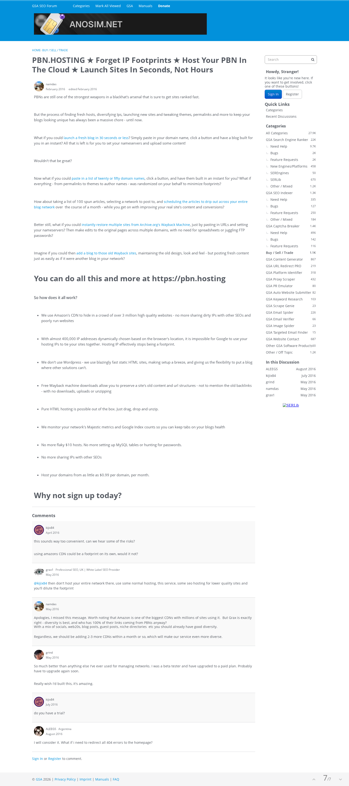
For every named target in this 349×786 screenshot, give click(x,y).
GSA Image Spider (291, 325)
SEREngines (293, 173)
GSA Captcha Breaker (291, 226)
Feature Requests (293, 159)
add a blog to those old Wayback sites (106, 253)
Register (54, 758)
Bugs (293, 153)
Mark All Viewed (108, 6)
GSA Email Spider (291, 312)
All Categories (291, 133)
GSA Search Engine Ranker (291, 139)
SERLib (293, 179)
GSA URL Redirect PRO (291, 266)
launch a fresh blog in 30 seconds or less (96, 138)
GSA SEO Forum (44, 6)
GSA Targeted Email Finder (291, 332)
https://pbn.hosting (189, 278)
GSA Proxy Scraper (291, 279)
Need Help (293, 146)
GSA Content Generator (291, 259)
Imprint (85, 779)
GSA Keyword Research (291, 299)
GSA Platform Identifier (291, 272)
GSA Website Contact (291, 339)
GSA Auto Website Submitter (291, 292)
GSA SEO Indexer (291, 193)
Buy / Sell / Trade (291, 252)
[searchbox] (291, 59)
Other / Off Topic (291, 352)
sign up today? (94, 495)
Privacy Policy (65, 779)
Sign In (37, 758)
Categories (81, 6)
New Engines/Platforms (293, 166)
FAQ (116, 779)
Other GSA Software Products (291, 345)
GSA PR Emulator (291, 286)
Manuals (145, 6)
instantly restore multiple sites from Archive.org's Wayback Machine (136, 224)
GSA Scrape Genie (291, 306)
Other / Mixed (293, 186)
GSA (130, 6)
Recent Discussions (281, 116)
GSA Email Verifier (291, 319)
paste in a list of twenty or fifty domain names (108, 178)
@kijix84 (40, 583)
